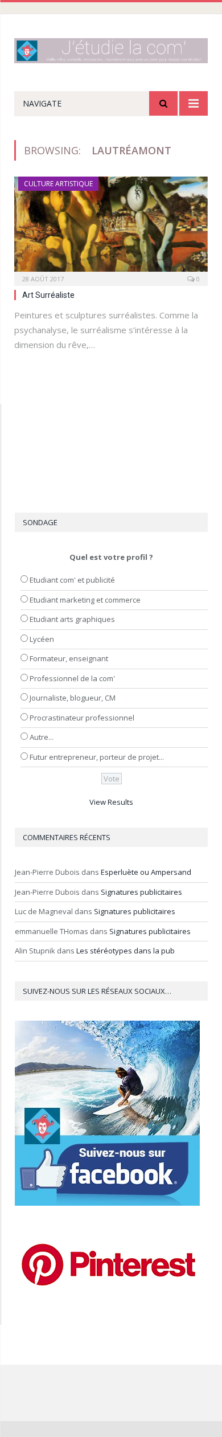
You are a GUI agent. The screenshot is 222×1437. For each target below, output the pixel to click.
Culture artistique (58, 184)
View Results (111, 802)
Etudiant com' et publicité (72, 580)
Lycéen (42, 639)
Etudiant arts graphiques (72, 619)
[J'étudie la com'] (111, 48)
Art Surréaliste (48, 295)
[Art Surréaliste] (111, 228)
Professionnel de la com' (72, 678)
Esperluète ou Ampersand (146, 872)
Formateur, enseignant (69, 658)
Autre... (42, 737)
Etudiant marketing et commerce (85, 600)
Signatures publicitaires (141, 892)
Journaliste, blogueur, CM (73, 698)
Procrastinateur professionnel (82, 718)
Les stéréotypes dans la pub (125, 950)
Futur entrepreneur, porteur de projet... (97, 757)
